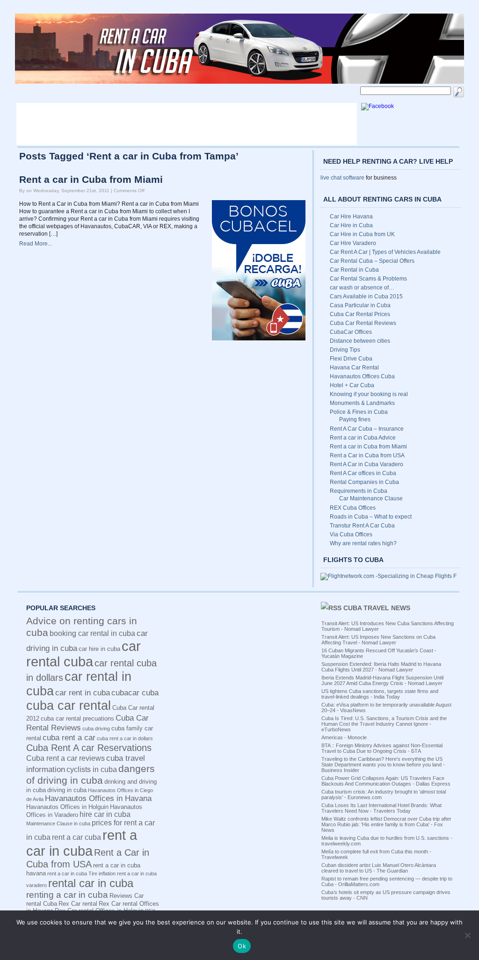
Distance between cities (360, 341)
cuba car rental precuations (77, 718)
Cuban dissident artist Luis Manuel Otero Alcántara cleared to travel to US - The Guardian (378, 867)
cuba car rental (68, 706)
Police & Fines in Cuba (359, 412)
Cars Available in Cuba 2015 (366, 296)
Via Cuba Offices (351, 534)
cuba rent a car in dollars (125, 738)
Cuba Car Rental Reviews (363, 323)
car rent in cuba (82, 692)
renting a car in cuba (67, 895)
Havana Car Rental (354, 367)
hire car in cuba (105, 814)
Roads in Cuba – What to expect (371, 516)
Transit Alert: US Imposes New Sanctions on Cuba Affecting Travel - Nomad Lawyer (378, 639)
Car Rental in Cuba (354, 270)
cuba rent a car (69, 737)
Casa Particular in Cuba (360, 305)
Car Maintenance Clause (371, 498)
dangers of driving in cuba (90, 774)
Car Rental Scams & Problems (368, 278)
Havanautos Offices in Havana (98, 798)
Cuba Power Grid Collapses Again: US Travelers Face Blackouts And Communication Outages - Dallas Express (385, 781)
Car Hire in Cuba (351, 225)
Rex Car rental (77, 903)
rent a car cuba (76, 837)
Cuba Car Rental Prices (360, 314)
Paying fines (354, 419)
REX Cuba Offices (353, 508)
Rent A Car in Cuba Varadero (366, 464)
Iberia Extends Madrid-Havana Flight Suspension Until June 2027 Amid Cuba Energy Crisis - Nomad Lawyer (382, 680)
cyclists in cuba (91, 769)
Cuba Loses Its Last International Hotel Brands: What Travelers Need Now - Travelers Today (381, 808)
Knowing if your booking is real (369, 394)
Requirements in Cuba (358, 491)
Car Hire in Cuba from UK (362, 234)
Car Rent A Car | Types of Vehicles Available (385, 252)
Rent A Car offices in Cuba (363, 473)
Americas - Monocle (344, 737)
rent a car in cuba (81, 843)
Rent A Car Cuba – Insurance (367, 429)
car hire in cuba (99, 648)
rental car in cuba (90, 883)
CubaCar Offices (351, 332)
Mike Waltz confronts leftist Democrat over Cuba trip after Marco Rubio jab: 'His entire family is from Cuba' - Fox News (386, 824)
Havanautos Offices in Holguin (67, 806)
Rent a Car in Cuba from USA (367, 455)
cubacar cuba (135, 692)
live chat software (342, 177)
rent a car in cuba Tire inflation (81, 873)
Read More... (35, 243)
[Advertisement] (186, 124)
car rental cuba (83, 654)
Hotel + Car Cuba (352, 385)
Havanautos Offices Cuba (362, 376)
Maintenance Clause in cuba (58, 823)
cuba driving (96, 728)
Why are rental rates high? (363, 543)
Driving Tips (345, 349)
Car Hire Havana (351, 216)
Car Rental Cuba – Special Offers (372, 261)
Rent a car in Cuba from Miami (91, 179)
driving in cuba (67, 790)
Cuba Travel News (376, 608)
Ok (242, 946)
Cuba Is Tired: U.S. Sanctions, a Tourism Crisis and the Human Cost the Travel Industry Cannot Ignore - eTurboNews (384, 723)
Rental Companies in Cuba (364, 482)
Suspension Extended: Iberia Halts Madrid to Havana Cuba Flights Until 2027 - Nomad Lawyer (381, 666)
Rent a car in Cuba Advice (363, 437)
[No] (467, 935)
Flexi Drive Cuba (351, 358)
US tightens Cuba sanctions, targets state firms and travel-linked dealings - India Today (379, 694)
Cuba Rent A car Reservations (89, 748)
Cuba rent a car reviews (65, 758)
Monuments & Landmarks (362, 403)
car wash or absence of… (362, 287)
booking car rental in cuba (92, 633)
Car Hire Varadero (353, 243)
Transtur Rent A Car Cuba (362, 525)
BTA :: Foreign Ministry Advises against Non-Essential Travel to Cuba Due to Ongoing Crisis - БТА (382, 748)
